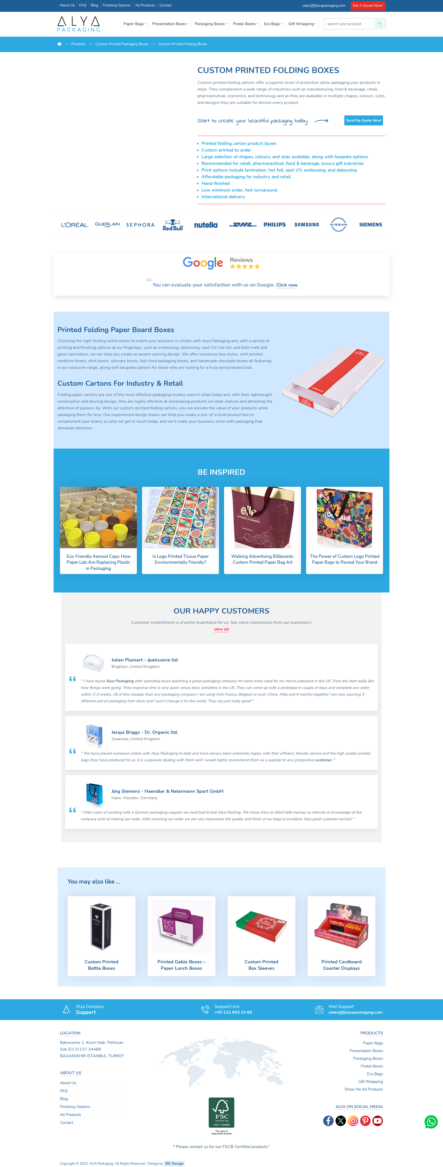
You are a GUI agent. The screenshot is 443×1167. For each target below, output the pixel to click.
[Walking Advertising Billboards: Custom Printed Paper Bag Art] (262, 517)
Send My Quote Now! (363, 120)
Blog (64, 1098)
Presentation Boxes (366, 1050)
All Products (70, 1114)
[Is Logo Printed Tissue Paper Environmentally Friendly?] (180, 517)
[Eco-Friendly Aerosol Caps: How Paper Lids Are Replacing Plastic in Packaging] (98, 517)
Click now (287, 285)
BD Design (174, 1163)
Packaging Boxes (368, 1058)
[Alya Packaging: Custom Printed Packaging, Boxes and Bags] (78, 24)
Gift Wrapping (370, 1081)
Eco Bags (375, 1073)
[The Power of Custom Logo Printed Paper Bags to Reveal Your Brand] (344, 517)
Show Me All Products (364, 1089)
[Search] (377, 22)
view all (221, 629)
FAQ (64, 1090)
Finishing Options (75, 1106)
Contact (66, 1122)
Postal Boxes (372, 1066)
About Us (68, 1082)
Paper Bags (373, 1043)
